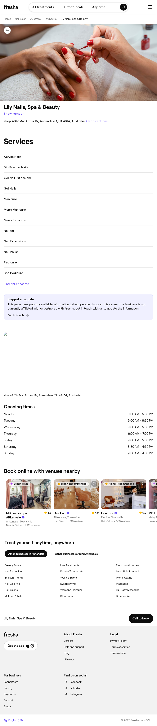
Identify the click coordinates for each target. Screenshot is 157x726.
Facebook (76, 681)
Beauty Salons (13, 565)
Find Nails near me (16, 284)
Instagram (76, 694)
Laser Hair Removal (127, 571)
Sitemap (69, 659)
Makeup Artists (13, 596)
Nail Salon (20, 18)
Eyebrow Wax (68, 583)
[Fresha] (11, 7)
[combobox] (44, 7)
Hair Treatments (69, 565)
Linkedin (75, 688)
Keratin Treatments (71, 571)
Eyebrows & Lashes (127, 565)
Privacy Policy (118, 640)
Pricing (8, 688)
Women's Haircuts (71, 589)
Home (7, 18)
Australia (35, 18)
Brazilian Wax (124, 596)
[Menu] (150, 7)
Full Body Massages (127, 589)
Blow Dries (66, 596)
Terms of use (118, 653)
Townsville (50, 18)
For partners (11, 681)
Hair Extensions (14, 571)
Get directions (97, 121)
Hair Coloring (12, 583)
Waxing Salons (69, 577)
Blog (66, 653)
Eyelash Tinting (14, 577)
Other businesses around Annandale (76, 553)
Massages (122, 583)
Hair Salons (11, 589)
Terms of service (120, 646)
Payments (10, 694)
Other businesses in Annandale (26, 553)
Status (7, 706)
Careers (68, 640)
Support (8, 700)
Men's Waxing (124, 577)
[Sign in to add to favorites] (47, 484)
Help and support (74, 646)
